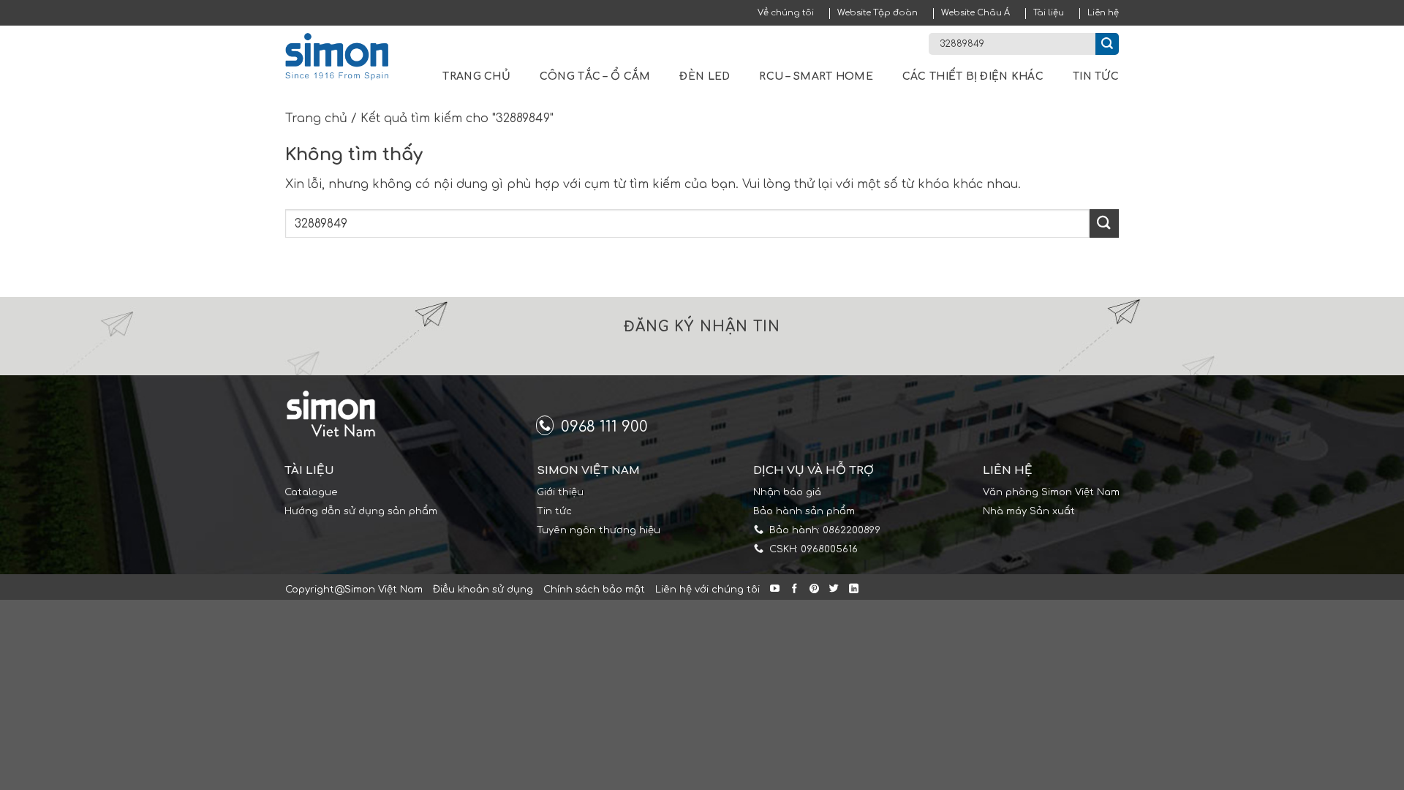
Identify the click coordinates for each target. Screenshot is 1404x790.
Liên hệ (1103, 13)
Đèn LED (704, 76)
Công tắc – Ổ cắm (595, 76)
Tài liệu (1048, 13)
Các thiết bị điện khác (972, 76)
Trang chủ (476, 76)
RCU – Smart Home (815, 76)
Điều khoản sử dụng (483, 589)
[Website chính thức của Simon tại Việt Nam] (346, 57)
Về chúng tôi (786, 13)
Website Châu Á (975, 13)
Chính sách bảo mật (594, 589)
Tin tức (1096, 76)
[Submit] (1107, 44)
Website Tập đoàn (877, 13)
